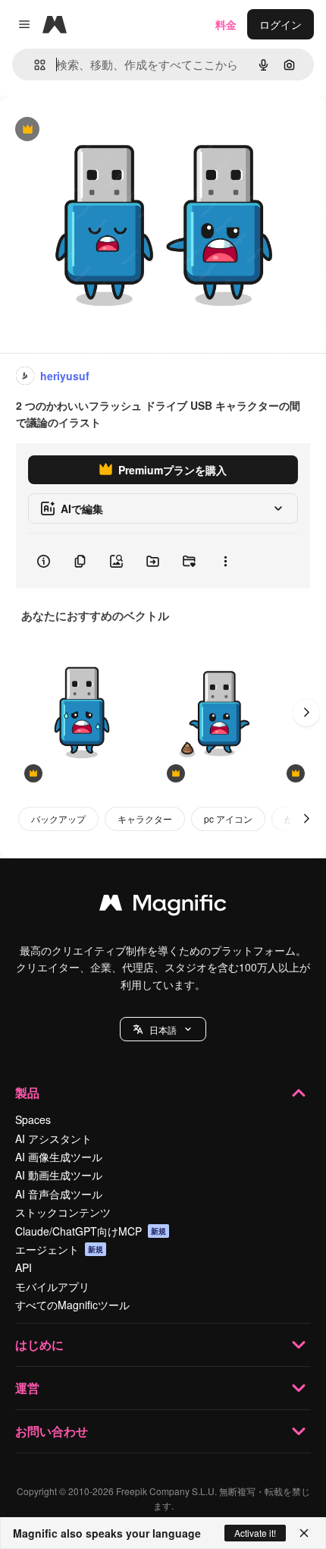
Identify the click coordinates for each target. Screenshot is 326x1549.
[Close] (304, 1533)
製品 (27, 1092)
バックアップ (58, 818)
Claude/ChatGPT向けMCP (90, 1231)
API (23, 1267)
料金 (226, 24)
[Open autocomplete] (34, 65)
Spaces (33, 1119)
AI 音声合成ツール (58, 1193)
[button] (163, 1029)
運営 (27, 1387)
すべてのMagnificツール (72, 1304)
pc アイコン (228, 818)
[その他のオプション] (225, 561)
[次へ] (306, 713)
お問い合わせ (51, 1431)
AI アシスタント (53, 1138)
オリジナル (104, 130)
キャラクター (145, 818)
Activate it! (255, 1532)
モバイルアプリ (52, 1286)
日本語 (163, 1029)
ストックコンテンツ (63, 1212)
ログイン (280, 24)
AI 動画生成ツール (58, 1174)
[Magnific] (163, 906)
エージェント (59, 1249)
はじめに (39, 1344)
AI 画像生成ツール (58, 1156)
